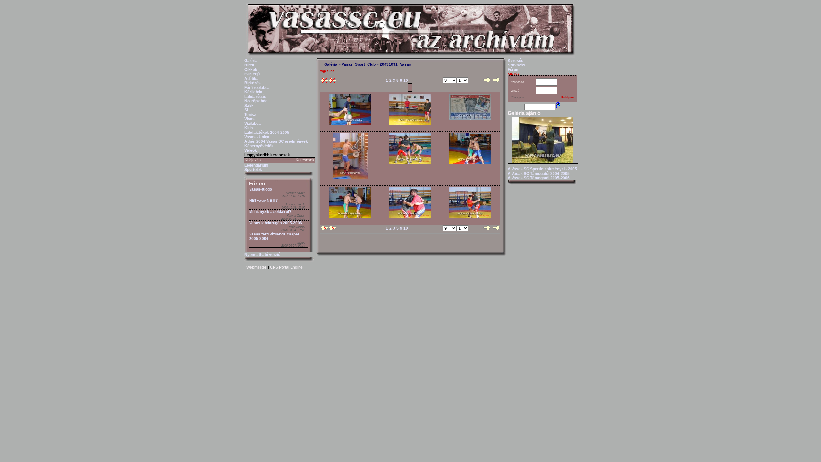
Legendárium (256, 165)
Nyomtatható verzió (262, 254)
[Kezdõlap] (410, 56)
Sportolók (253, 169)
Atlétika (251, 78)
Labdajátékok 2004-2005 (266, 132)
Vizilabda (252, 123)
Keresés (515, 60)
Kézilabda (253, 92)
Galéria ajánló (524, 113)
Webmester (256, 267)
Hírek (249, 65)
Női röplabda (255, 101)
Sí (246, 110)
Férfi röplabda (257, 87)
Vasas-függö (260, 189)
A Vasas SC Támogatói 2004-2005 (539, 173)
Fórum (257, 183)
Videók (250, 150)
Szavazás (516, 65)
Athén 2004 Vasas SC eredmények (276, 141)
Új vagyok (517, 97)
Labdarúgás (255, 96)
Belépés (567, 97)
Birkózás (252, 83)
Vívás (249, 119)
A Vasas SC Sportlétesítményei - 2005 (542, 169)
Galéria (251, 60)
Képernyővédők (259, 146)
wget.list (327, 71)
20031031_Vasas (395, 64)
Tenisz (250, 114)
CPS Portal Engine (286, 267)
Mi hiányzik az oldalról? (270, 212)
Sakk (249, 105)
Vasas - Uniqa (256, 137)
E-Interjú (252, 74)
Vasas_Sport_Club (359, 64)
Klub (248, 128)
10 (405, 80)
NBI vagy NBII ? (263, 200)
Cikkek (250, 69)
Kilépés (514, 73)
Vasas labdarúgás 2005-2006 (275, 223)
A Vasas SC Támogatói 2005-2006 (539, 178)
